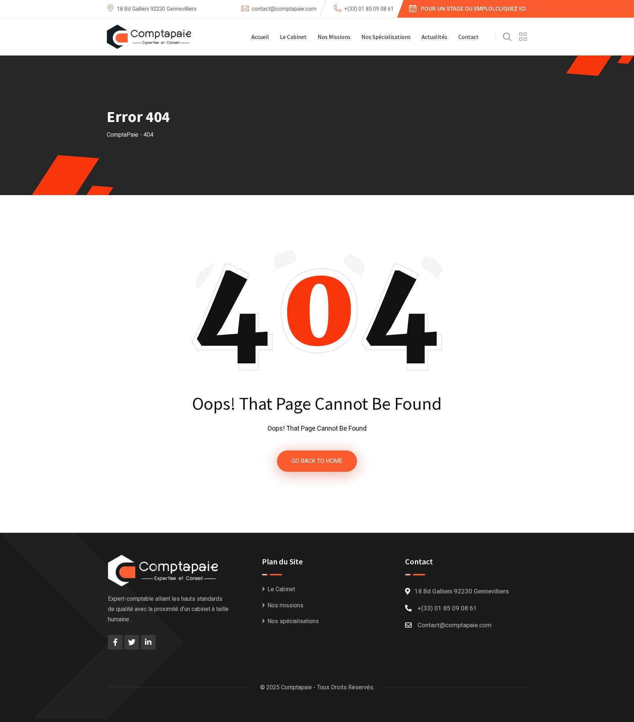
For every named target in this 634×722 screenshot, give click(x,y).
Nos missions (334, 36)
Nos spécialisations (386, 36)
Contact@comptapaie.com (455, 625)
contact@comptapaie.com (284, 9)
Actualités (434, 36)
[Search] (507, 37)
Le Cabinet (293, 36)
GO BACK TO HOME (317, 460)
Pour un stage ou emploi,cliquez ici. (474, 9)
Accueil (260, 36)
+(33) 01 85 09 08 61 (369, 9)
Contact (468, 36)
